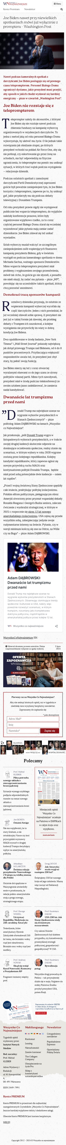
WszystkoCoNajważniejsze (18, 637)
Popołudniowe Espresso (53, 1043)
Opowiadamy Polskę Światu (53, 1051)
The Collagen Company (31, 1058)
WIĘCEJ (6, 1122)
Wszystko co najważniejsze (44, 1140)
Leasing (28, 1043)
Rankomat (30, 1039)
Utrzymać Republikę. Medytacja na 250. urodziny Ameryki (15, 920)
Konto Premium (11, 9)
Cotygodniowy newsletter (54, 1035)
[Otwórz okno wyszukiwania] (62, 9)
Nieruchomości (32, 1048)
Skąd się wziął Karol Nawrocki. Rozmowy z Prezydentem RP (17, 969)
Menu (58, 4)
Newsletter (29, 9)
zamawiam (49, 835)
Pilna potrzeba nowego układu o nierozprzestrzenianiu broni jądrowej (16, 782)
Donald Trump (35, 435)
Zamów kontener (33, 1052)
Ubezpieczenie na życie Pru (33, 1065)
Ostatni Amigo (21, 823)
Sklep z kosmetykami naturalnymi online (34, 1073)
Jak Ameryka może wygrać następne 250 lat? (47, 870)
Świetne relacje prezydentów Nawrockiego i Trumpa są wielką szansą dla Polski (17, 874)
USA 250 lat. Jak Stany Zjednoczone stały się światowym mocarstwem (48, 921)
